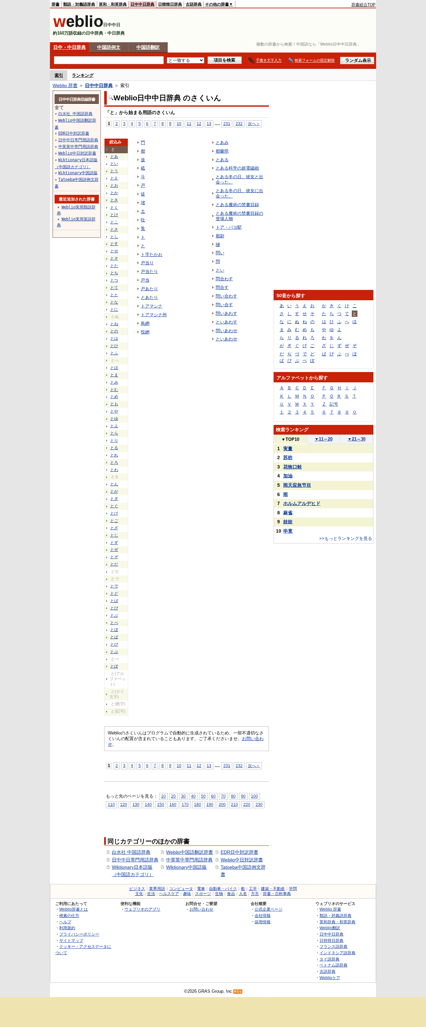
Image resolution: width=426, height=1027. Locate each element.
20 (173, 796)
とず (114, 542)
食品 (231, 894)
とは (114, 338)
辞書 (56, 4)
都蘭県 (222, 151)
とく (114, 207)
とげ (114, 513)
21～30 (356, 439)
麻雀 (288, 512)
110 (111, 804)
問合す (222, 287)
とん (114, 484)
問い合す (224, 304)
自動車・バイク (223, 889)
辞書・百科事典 (277, 894)
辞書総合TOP (363, 4)
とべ (114, 622)
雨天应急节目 (297, 485)
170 (185, 804)
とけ (114, 214)
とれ (114, 455)
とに (114, 309)
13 (209, 123)
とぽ (114, 666)
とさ (114, 229)
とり (114, 440)
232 (239, 123)
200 (222, 804)
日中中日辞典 (142, 4)
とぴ (114, 644)
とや (114, 411)
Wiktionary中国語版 (186, 867)
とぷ (114, 651)
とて (114, 287)
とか (114, 193)
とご (114, 520)
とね (114, 323)
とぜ (114, 549)
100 (254, 796)
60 (213, 796)
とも (114, 404)
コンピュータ (181, 889)
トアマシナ (151, 306)
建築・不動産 (273, 889)
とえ (114, 178)
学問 (293, 889)
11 (189, 123)
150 (160, 804)
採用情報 (263, 922)
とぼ (114, 629)
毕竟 (288, 531)
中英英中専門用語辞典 (189, 859)
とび (114, 608)
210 (234, 804)
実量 (288, 448)
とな (114, 302)
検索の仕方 (69, 915)
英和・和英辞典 (113, 4)
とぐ (114, 506)
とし (114, 236)
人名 (243, 894)
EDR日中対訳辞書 (239, 852)
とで (114, 586)
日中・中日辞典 (69, 47)
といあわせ (226, 338)
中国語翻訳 (148, 47)
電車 (201, 889)
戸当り (147, 262)
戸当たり (149, 271)
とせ (114, 251)
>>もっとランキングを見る (345, 538)
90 (243, 796)
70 (223, 796)
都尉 (220, 235)
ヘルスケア (169, 894)
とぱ (114, 637)
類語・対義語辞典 (79, 4)
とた (114, 265)
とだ (114, 564)
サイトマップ (71, 940)
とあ (114, 156)
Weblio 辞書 (65, 85)
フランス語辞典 (333, 946)
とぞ (114, 557)
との (114, 331)
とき (114, 200)
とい (114, 163)
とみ (114, 382)
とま (114, 375)
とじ (114, 535)
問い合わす (226, 296)
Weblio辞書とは (73, 909)
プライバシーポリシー (79, 934)
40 (193, 796)
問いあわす (226, 313)
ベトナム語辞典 (333, 965)
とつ (114, 280)
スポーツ (203, 894)
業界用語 (157, 889)
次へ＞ (254, 123)
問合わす (224, 278)
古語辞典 (194, 4)
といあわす (226, 322)
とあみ (222, 142)
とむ (114, 389)
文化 (139, 894)
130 (135, 804)
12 (199, 123)
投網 (145, 331)
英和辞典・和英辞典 (337, 922)
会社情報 (263, 915)
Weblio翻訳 (330, 928)
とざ (114, 528)
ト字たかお (151, 254)
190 (209, 804)
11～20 (323, 439)
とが (114, 491)
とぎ (114, 498)
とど (114, 593)
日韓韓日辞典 (170, 4)
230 (259, 804)
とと (114, 295)
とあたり (149, 297)
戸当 (145, 280)
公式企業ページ (269, 909)
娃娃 (288, 521)
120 (123, 804)
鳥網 (145, 323)
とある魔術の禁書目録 (237, 204)
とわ (114, 469)
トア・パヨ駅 (229, 227)
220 (246, 804)
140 (148, 804)
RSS (238, 991)
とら (114, 433)
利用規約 (67, 928)
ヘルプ (65, 922)
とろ (114, 462)
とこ (114, 222)
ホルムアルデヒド (301, 503)
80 (233, 796)
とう (114, 171)
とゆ (114, 418)
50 (203, 796)
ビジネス (137, 889)
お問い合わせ (201, 909)
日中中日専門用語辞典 (135, 859)
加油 (288, 475)
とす (114, 243)
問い (220, 252)
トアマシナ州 (154, 314)
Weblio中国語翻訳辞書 (189, 852)
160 (172, 804)
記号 (333, 404)
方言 (255, 894)
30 (183, 796)
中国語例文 (108, 47)
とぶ (114, 615)
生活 (151, 894)
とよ (114, 426)
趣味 (187, 894)
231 (226, 123)
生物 (219, 894)
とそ (114, 258)
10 (179, 123)
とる (114, 448)
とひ (114, 345)
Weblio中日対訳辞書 (242, 859)
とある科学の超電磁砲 (237, 168)
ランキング (83, 75)
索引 (59, 75)
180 (197, 804)
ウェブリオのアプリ (142, 909)
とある (222, 159)
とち (114, 273)
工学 (253, 889)
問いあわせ (226, 330)
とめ (114, 396)
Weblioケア (330, 977)
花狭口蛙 (292, 466)
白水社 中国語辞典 (131, 852)
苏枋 (288, 457)
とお (114, 185)
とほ (114, 367)
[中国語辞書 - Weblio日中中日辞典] (78, 25)
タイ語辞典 (329, 959)
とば (114, 600)
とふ (114, 353)
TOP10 (290, 439)
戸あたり (149, 288)
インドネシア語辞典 (337, 953)
